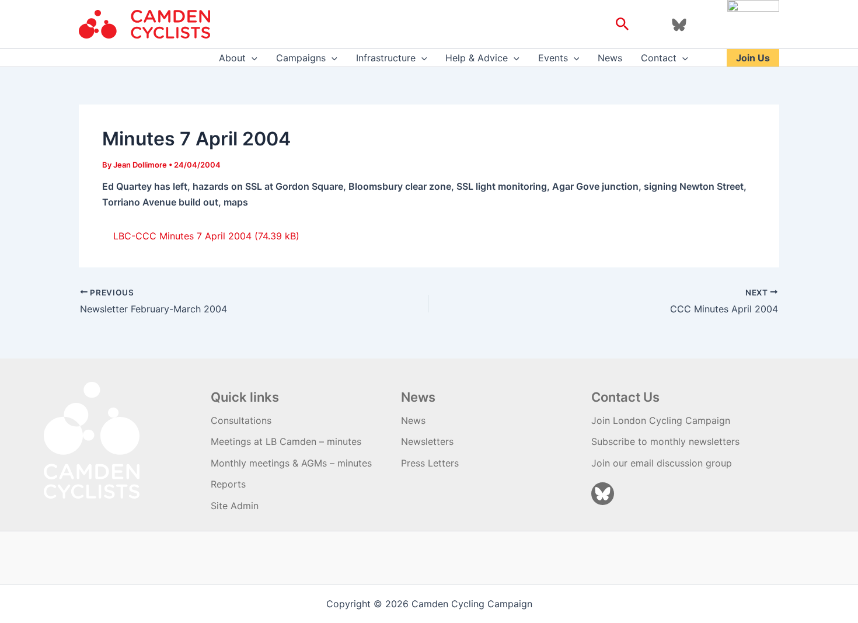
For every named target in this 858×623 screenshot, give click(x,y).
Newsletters (427, 441)
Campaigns (301, 58)
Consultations (241, 420)
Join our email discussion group (661, 463)
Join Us (753, 58)
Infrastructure (386, 58)
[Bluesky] (679, 25)
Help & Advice (476, 58)
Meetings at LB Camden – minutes (286, 441)
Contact (658, 58)
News (610, 58)
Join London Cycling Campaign (660, 420)
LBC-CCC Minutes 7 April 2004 (182, 236)
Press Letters (430, 463)
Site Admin (235, 505)
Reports (228, 484)
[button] (622, 24)
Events (553, 58)
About (232, 58)
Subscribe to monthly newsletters (665, 441)
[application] (251, 58)
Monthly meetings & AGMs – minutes (291, 463)
